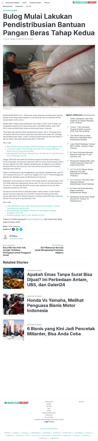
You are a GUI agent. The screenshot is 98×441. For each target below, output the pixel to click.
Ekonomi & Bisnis (35, 2)
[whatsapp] (17, 229)
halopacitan (45, 435)
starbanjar (9, 435)
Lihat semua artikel (16, 239)
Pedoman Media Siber (49, 413)
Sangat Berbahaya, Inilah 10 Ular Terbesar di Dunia (25, 215)
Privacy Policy (49, 417)
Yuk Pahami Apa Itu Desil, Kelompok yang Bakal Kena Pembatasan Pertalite (81, 138)
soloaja (88, 433)
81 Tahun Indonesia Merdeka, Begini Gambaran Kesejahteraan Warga (81, 190)
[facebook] (13, 229)
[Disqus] (49, 371)
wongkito (56, 433)
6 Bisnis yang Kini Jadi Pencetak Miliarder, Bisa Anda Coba (61, 331)
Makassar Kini (7, 6)
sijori (27, 435)
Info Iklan (49, 406)
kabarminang (35, 433)
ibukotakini (56, 435)
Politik (28, 6)
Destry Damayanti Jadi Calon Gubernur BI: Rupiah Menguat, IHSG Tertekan (82, 121)
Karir (49, 408)
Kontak (49, 410)
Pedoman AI (49, 415)
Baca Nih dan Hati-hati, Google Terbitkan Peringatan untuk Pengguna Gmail (34, 147)
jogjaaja (25, 433)
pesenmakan (54, 438)
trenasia (7, 433)
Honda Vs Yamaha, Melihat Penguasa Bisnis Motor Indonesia (55, 305)
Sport (24, 2)
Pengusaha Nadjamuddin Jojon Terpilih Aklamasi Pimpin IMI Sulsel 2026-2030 (82, 163)
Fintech (47, 2)
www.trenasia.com (34, 219)
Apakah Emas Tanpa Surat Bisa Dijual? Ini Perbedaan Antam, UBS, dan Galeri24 (59, 279)
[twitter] (20, 229)
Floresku (16, 433)
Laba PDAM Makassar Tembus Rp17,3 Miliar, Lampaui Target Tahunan (82, 146)
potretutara (67, 433)
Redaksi (49, 404)
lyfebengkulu (43, 438)
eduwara (77, 435)
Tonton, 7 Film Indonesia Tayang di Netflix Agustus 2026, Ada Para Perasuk (80, 129)
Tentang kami (49, 401)
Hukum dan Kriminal (12, 2)
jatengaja (86, 435)
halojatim (35, 435)
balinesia (19, 435)
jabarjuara (67, 435)
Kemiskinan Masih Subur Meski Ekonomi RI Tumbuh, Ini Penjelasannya (82, 199)
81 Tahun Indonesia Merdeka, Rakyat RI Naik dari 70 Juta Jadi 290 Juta (81, 154)
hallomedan (78, 433)
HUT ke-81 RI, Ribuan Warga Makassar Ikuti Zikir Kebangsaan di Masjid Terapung (81, 172)
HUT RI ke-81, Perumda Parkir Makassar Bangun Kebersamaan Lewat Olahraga (82, 182)
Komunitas (19, 6)
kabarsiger (46, 433)
